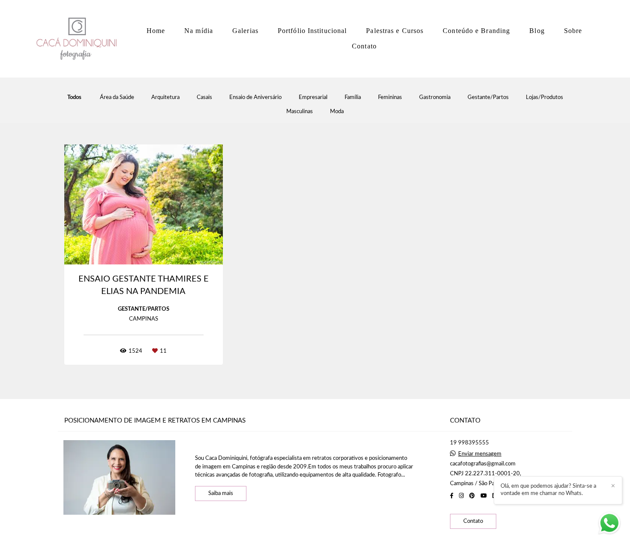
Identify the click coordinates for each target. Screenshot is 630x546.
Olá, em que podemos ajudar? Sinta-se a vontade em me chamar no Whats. (548, 489)
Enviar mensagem (479, 454)
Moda (337, 111)
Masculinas (299, 111)
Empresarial (313, 97)
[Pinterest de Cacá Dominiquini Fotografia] (472, 496)
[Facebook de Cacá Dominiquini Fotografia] (451, 496)
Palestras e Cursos (394, 30)
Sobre (573, 30)
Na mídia (198, 30)
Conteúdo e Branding (476, 30)
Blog (536, 30)
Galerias (245, 30)
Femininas (390, 97)
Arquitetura (165, 97)
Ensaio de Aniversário (255, 97)
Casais (204, 97)
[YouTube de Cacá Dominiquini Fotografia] (483, 496)
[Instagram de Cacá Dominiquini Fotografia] (461, 496)
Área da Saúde (117, 97)
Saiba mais (220, 493)
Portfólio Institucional (312, 30)
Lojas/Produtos (544, 97)
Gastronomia (434, 97)
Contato (364, 46)
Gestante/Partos (488, 97)
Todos (74, 97)
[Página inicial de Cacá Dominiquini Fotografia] (79, 39)
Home (156, 30)
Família (353, 97)
